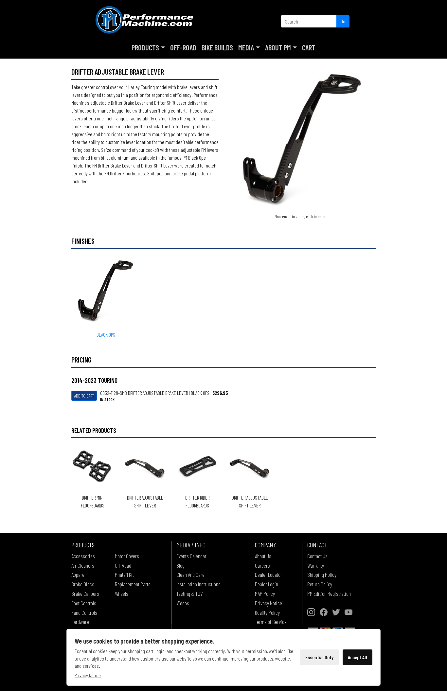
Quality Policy (267, 612)
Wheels (121, 593)
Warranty (315, 565)
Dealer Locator (268, 574)
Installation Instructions (198, 584)
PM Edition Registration (329, 593)
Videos (182, 603)
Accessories (83, 556)
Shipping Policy (321, 574)
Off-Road (183, 47)
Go (343, 21)
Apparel (78, 574)
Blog (180, 565)
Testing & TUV (189, 593)
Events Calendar (191, 556)
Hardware (80, 621)
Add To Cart (84, 396)
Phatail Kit (124, 574)
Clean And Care (190, 574)
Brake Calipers (85, 593)
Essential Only (319, 657)
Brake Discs (82, 584)
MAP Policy (265, 593)
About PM (278, 47)
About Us (263, 556)
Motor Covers (127, 556)
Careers (262, 565)
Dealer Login (266, 584)
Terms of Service (271, 621)
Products (145, 47)
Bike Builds (217, 47)
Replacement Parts (133, 584)
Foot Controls (83, 603)
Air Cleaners (82, 565)
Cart (308, 47)
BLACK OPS (106, 334)
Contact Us (317, 556)
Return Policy (319, 584)
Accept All (357, 657)
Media (246, 47)
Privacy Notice (268, 603)
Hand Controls (84, 612)
